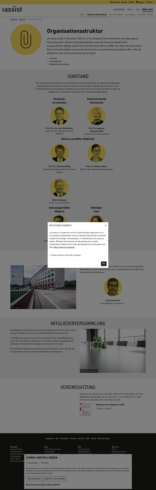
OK (103, 264)
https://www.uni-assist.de (64, 247)
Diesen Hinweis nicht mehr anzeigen (66, 255)
